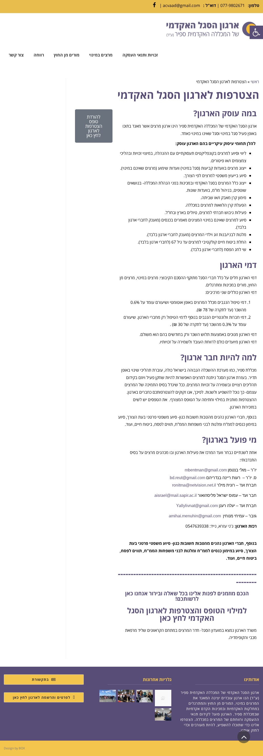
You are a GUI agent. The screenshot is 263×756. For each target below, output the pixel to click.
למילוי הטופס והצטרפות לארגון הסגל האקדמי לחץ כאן (187, 614)
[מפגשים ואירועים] (163, 714)
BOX (22, 748)
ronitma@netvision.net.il (194, 485)
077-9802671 (232, 5)
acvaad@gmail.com (181, 5)
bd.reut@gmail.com (187, 478)
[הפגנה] (163, 698)
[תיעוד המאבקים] (126, 696)
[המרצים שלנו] (144, 696)
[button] (256, 32)
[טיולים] (107, 696)
